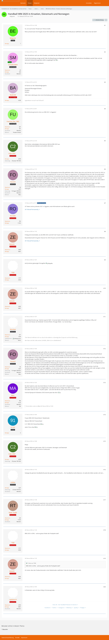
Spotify (76, 607)
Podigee (82, 607)
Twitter (54, 607)
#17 (104, 500)
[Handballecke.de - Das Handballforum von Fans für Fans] (10, 4)
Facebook (47, 607)
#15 (104, 441)
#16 (104, 469)
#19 (104, 558)
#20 (104, 587)
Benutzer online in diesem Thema (13, 626)
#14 (104, 414)
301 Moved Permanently (31, 209)
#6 (105, 169)
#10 (104, 288)
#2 (105, 52)
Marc (39, 406)
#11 (104, 316)
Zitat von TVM (32, 563)
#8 (105, 231)
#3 (105, 82)
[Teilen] (106, 20)
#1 (105, 25)
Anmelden (89, 3)
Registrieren (97, 3)
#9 (105, 260)
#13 (104, 382)
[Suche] (104, 3)
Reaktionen (7, 70)
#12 (104, 348)
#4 (105, 109)
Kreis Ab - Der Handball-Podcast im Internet (65, 604)
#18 (104, 530)
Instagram (61, 607)
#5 (105, 141)
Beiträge (7, 43)
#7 (105, 203)
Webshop (69, 607)
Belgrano (12, 16)
